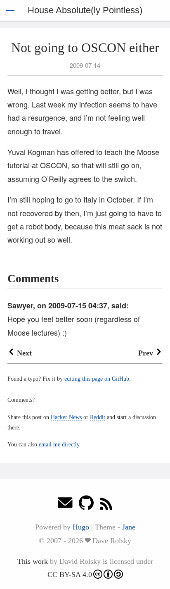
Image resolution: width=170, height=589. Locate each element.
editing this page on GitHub (96, 378)
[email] (65, 505)
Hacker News (66, 417)
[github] (86, 505)
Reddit (97, 417)
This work (32, 561)
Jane (128, 527)
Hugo (81, 527)
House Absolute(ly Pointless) (85, 10)
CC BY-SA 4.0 (69, 574)
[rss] (106, 505)
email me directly (59, 444)
